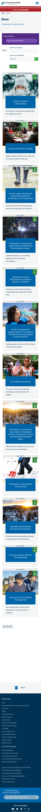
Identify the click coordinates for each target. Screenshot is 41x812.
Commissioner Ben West (9, 762)
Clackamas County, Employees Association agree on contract (20, 279)
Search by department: (17, 55)
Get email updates (20, 806)
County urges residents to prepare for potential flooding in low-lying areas (20, 196)
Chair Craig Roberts (8, 750)
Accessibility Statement (9, 734)
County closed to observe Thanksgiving (20, 556)
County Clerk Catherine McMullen (11, 770)
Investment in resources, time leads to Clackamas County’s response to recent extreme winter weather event (20, 434)
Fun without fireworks (20, 382)
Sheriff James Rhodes (8, 779)
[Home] (11, 3)
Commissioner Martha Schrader (11, 759)
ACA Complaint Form (8, 731)
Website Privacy (6, 740)
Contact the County (7, 714)
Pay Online (5, 708)
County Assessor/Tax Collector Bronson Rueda (16, 767)
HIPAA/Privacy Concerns (9, 725)
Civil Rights (5, 728)
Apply (13, 66)
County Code (6, 720)
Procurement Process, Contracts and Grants (15, 705)
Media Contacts (6, 743)
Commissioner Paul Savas (10, 756)
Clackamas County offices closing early (20, 485)
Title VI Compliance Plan (9, 737)
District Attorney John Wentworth (12, 773)
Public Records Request (9, 723)
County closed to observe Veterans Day (20, 598)
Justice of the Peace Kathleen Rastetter (13, 776)
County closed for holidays (20, 149)
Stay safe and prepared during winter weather (20, 527)
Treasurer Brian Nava (8, 782)
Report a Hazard (7, 717)
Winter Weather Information (20, 102)
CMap (3, 711)
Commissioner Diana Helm (10, 753)
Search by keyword (16, 48)
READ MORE (24, 10)
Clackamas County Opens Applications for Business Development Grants (21, 245)
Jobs (3, 703)
